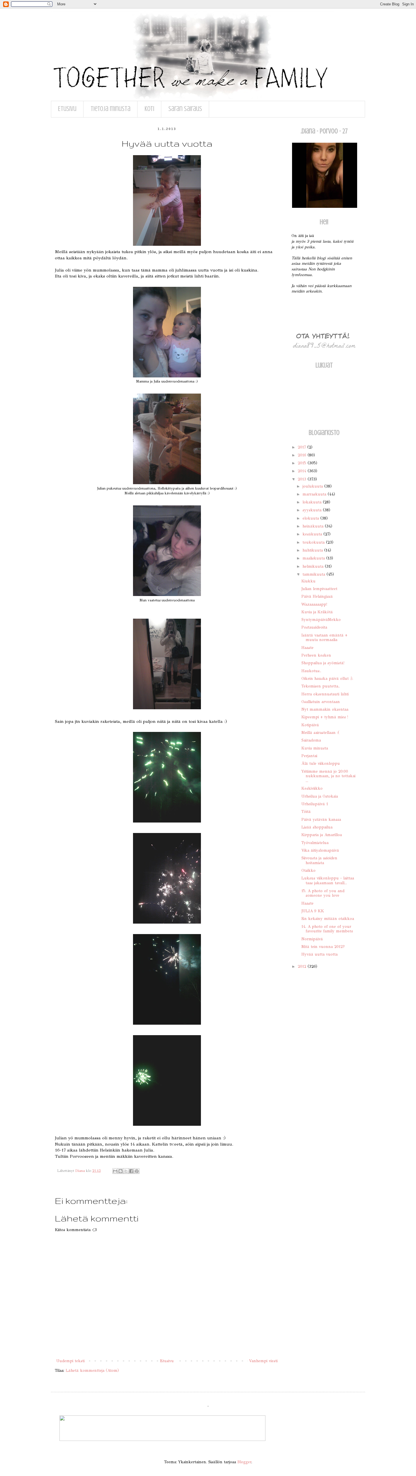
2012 (303, 966)
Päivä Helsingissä (317, 596)
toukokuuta (314, 542)
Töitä (306, 811)
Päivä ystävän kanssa (321, 819)
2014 (303, 471)
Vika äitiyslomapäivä (320, 850)
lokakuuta (313, 502)
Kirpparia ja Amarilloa (321, 834)
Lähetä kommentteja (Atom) (92, 1370)
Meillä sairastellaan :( (320, 732)
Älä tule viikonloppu (320, 763)
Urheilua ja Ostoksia (319, 796)
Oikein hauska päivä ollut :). (327, 678)
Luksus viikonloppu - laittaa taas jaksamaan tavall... (327, 880)
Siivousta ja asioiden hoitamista (319, 860)
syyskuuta (313, 510)
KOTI (149, 109)
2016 (303, 455)
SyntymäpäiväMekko (321, 619)
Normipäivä (312, 939)
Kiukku (308, 581)
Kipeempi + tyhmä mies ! (324, 717)
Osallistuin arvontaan (320, 701)
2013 (303, 479)
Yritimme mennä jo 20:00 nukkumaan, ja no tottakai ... (328, 776)
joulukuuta (313, 486)
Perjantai (309, 755)
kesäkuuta (313, 534)
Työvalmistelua (315, 842)
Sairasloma (311, 740)
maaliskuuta (314, 558)
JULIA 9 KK (312, 911)
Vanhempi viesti (263, 1360)
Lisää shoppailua (317, 827)
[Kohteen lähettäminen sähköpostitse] (115, 1171)
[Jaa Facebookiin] (131, 1171)
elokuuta (311, 518)
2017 (302, 447)
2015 (303, 463)
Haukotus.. (311, 670)
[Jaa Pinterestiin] (137, 1171)
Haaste (307, 647)
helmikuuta (314, 566)
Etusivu (67, 109)
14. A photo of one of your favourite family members (327, 929)
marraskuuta (315, 494)
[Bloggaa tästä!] (120, 1171)
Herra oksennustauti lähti (325, 694)
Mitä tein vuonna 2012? (323, 946)
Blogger (244, 1462)
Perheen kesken (316, 655)
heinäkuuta (314, 526)
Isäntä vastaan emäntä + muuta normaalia (324, 637)
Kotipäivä (310, 725)
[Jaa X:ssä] (126, 1171)
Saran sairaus (185, 109)
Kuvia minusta (314, 748)
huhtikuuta (313, 550)
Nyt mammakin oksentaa (324, 709)
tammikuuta (315, 574)
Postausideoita (314, 627)
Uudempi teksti (70, 1360)
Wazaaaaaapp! (314, 604)
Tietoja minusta (110, 109)
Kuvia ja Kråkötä (317, 612)
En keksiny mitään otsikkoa (327, 918)
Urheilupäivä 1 (314, 804)
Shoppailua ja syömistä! (322, 663)
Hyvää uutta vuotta (319, 954)
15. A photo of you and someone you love (322, 893)
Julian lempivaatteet (319, 588)
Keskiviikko (312, 788)
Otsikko (308, 870)
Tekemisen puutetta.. (320, 686)
